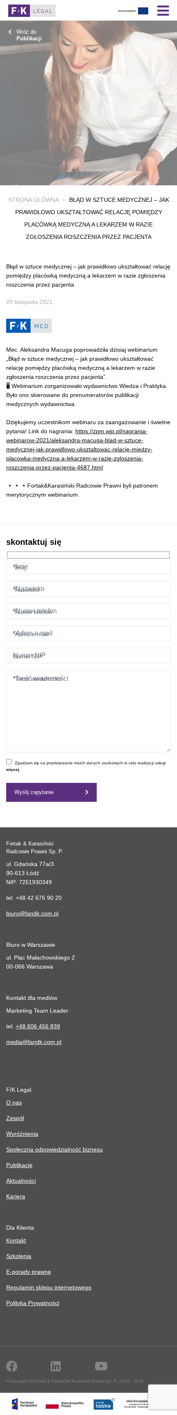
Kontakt (16, 1240)
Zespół (15, 1118)
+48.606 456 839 (38, 1026)
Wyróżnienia (22, 1133)
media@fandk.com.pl (33, 1042)
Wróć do (29, 35)
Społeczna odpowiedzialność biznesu (54, 1149)
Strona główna (33, 199)
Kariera (15, 1196)
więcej (12, 769)
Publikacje (19, 1165)
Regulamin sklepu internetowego (48, 1287)
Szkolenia (18, 1256)
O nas (14, 1102)
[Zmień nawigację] (163, 10)
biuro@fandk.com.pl (32, 913)
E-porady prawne (28, 1271)
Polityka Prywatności (32, 1303)
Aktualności (21, 1180)
